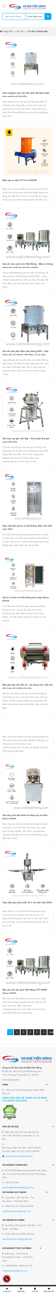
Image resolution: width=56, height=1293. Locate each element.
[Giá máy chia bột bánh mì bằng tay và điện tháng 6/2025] (28, 786)
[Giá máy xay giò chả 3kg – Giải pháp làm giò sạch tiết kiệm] (28, 410)
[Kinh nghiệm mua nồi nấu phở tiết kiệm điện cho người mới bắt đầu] (28, 64)
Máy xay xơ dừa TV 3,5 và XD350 (20, 180)
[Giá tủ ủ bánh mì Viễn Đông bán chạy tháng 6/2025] (28, 575)
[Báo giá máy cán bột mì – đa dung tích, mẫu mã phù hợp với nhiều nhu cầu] (28, 656)
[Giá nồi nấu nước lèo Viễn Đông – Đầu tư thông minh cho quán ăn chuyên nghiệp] (28, 235)
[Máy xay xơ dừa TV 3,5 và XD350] (28, 151)
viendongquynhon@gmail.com (16, 1211)
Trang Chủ (8, 31)
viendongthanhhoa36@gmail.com (18, 1187)
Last (51, 1032)
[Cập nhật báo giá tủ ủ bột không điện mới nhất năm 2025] (28, 497)
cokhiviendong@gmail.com (15, 1271)
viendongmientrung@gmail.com (17, 1239)
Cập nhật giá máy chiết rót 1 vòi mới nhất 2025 (27, 902)
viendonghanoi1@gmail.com (19, 1156)
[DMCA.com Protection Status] (9, 1112)
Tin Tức (20, 31)
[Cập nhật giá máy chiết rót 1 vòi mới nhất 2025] (28, 874)
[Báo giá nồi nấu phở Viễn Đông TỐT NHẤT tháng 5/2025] (28, 961)
